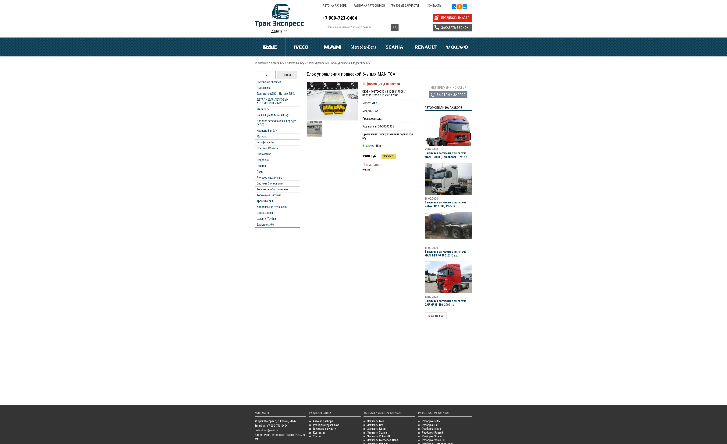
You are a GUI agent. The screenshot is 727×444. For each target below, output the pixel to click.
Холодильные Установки (272, 207)
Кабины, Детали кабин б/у (273, 115)
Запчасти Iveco (376, 429)
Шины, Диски (265, 213)
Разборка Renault (432, 432)
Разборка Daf (430, 425)
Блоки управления (318, 63)
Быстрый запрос (451, 94)
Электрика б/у (295, 63)
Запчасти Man (375, 421)
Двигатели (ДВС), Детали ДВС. (276, 93)
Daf (270, 47)
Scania (394, 47)
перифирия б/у (266, 142)
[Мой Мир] (465, 6)
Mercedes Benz (363, 47)
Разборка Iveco (431, 429)
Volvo (456, 47)
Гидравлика (264, 88)
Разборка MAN (431, 421)
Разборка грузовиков (369, 5)
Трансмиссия (265, 201)
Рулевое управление (269, 177)
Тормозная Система (269, 195)
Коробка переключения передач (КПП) (276, 123)
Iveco (301, 47)
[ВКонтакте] (454, 6)
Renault (425, 47)
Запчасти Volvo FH (378, 436)
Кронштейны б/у (267, 130)
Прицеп (261, 166)
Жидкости (263, 109)
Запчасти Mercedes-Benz (382, 440)
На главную (261, 63)
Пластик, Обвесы (267, 148)
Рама (260, 172)
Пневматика (264, 154)
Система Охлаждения (270, 183)
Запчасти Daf (375, 425)
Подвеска (263, 160)
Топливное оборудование (272, 189)
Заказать (388, 156)
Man (332, 47)
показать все (436, 315)
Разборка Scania (432, 436)
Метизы (261, 136)
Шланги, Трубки (266, 218)
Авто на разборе (334, 5)
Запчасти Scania (377, 432)
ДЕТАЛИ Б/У (277, 63)
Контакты (434, 5)
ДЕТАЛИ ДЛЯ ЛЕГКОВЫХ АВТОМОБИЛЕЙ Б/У (272, 101)
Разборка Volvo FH (433, 440)
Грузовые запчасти (404, 5)
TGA (375, 111)
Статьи (317, 436)
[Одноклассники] (459, 6)
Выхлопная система (269, 82)
